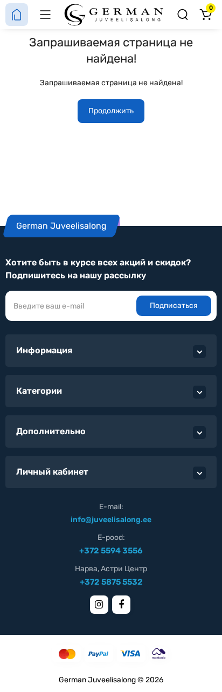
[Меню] (45, 14)
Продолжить (111, 110)
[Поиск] (182, 14)
